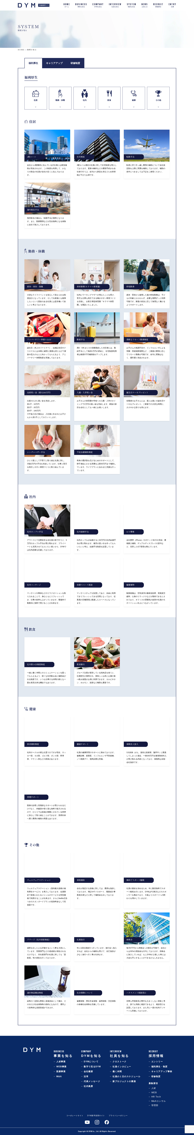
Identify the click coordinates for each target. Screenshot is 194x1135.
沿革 (86, 1076)
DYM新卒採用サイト (96, 1116)
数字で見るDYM (92, 1066)
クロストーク (120, 1061)
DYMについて (91, 1061)
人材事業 (61, 1061)
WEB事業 (61, 1066)
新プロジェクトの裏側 (124, 1081)
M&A (59, 1076)
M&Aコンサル (158, 1101)
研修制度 (156, 1076)
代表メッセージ (92, 1081)
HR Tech (156, 1097)
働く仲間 (117, 1071)
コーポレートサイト (74, 1116)
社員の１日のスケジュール (126, 1076)
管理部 (154, 1105)
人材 (153, 1088)
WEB (154, 1092)
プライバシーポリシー (118, 1116)
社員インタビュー (122, 1066)
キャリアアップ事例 (161, 1071)
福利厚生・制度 (159, 1066)
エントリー (157, 1061)
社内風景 (88, 1086)
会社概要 (88, 1071)
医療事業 (61, 1071)
